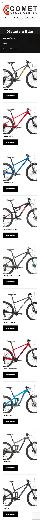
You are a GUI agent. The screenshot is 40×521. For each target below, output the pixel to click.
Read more (10, 96)
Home (7, 18)
